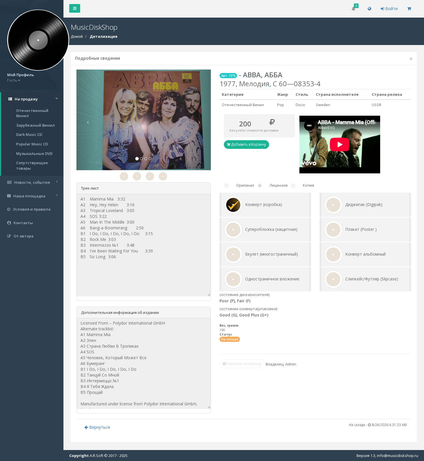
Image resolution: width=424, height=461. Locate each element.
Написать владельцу (244, 363)
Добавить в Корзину (248, 144)
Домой (77, 36)
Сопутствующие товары (32, 165)
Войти (391, 8)
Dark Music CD (29, 134)
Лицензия (278, 185)
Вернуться (99, 427)
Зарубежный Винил (35, 125)
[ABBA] (124, 176)
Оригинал (245, 185)
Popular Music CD (32, 144)
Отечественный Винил (32, 113)
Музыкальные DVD (34, 153)
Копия (308, 185)
